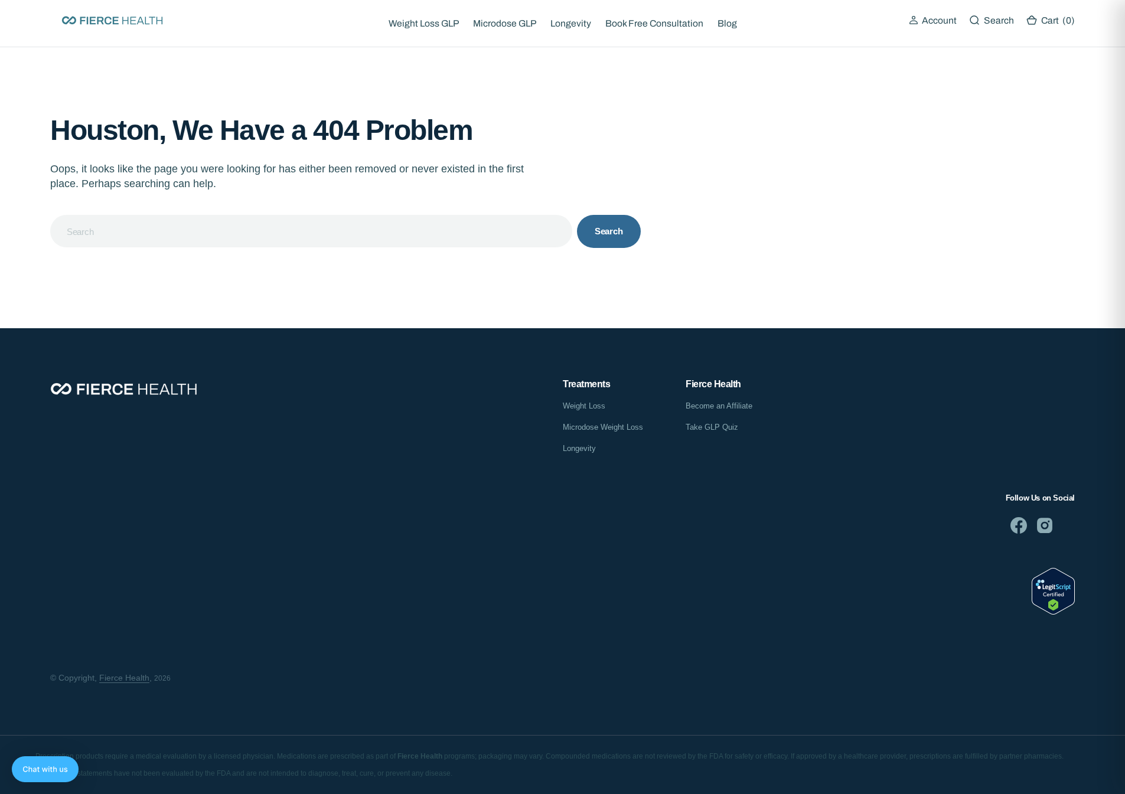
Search (609, 231)
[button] (933, 20)
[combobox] (311, 231)
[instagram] (1045, 525)
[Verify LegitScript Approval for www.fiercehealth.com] (1053, 611)
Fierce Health (124, 677)
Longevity (570, 23)
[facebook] (1019, 525)
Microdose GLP (504, 23)
